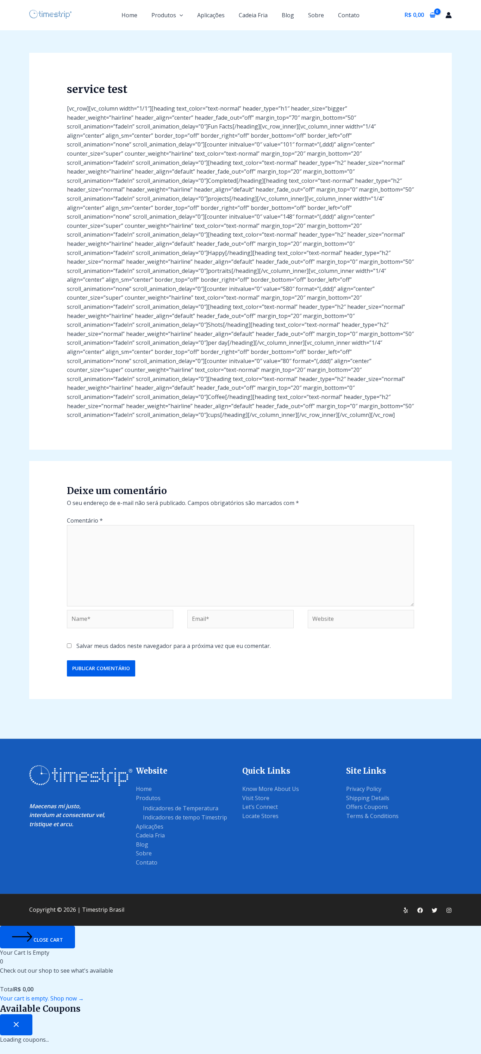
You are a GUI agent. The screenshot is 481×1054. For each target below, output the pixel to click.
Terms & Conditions (372, 816)
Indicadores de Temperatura (180, 808)
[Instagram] (449, 910)
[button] (179, 15)
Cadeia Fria (253, 15)
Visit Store (255, 798)
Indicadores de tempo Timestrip (185, 817)
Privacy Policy (363, 789)
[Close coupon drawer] (16, 1024)
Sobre (316, 15)
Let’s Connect (260, 807)
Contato (349, 15)
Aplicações (211, 15)
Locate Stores (260, 816)
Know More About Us (270, 789)
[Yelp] (405, 910)
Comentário (85, 520)
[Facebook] (420, 910)
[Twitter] (434, 910)
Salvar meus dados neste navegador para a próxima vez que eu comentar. (173, 646)
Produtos (163, 15)
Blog (288, 15)
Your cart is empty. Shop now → (42, 998)
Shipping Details (367, 798)
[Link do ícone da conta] (448, 15)
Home (129, 15)
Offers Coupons (367, 807)
